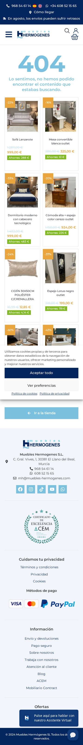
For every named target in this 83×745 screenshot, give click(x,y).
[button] (9, 34)
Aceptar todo (41, 373)
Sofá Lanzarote (22, 139)
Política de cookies (24, 393)
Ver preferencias (41, 385)
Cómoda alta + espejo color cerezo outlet (61, 217)
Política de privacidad (54, 393)
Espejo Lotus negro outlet (60, 293)
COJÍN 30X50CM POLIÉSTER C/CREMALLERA (22, 295)
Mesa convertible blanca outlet (60, 141)
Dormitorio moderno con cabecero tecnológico (22, 219)
